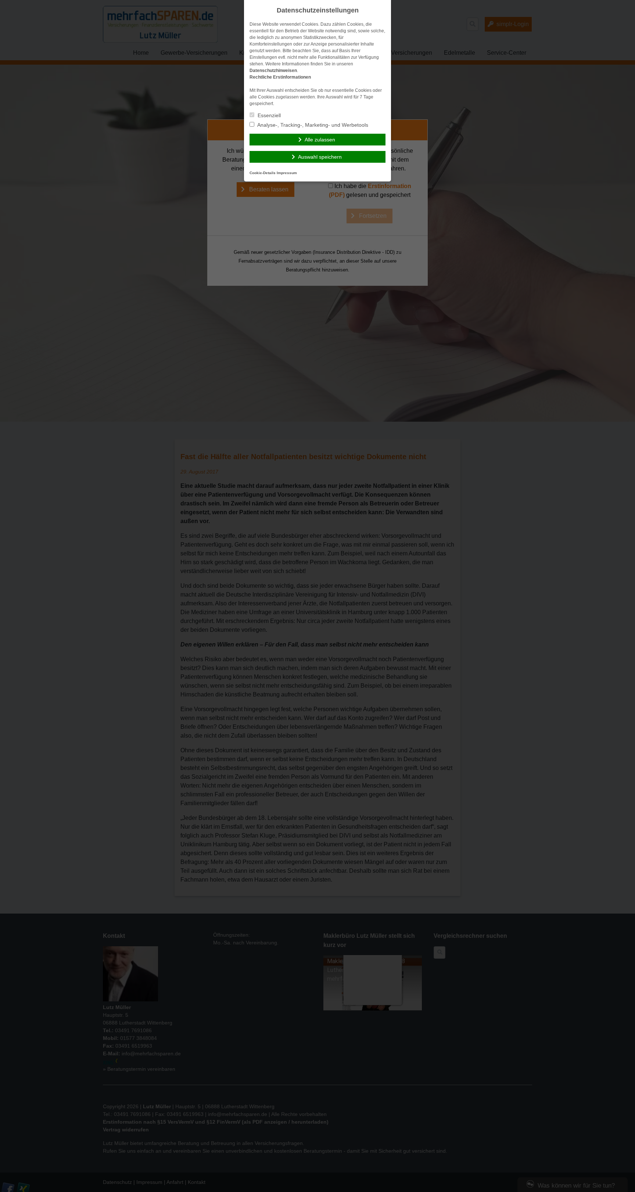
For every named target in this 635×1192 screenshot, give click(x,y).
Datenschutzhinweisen (273, 70)
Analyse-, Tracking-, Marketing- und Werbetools (312, 125)
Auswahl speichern (320, 157)
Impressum (287, 173)
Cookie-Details (263, 173)
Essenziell (268, 115)
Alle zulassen (320, 140)
